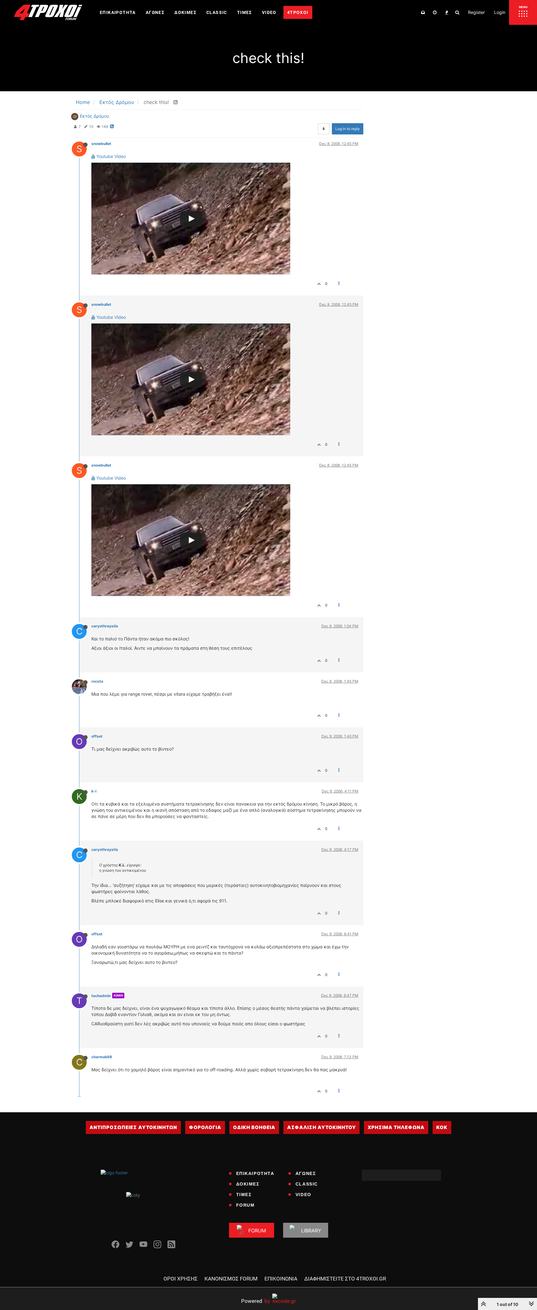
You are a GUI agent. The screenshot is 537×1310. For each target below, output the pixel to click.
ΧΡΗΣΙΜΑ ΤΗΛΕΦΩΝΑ (396, 1127)
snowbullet (101, 143)
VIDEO (303, 1194)
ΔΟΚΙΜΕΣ (247, 1183)
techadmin (101, 995)
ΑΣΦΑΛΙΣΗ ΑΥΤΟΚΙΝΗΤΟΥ (321, 1127)
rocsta (97, 681)
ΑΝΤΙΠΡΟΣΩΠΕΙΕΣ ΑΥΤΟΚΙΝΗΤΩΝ (133, 1127)
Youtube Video (110, 156)
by (255, 1301)
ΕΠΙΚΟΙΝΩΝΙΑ (280, 1279)
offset (97, 736)
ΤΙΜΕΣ (244, 1194)
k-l (93, 791)
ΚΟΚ (442, 1127)
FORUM (245, 1205)
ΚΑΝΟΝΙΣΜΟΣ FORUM (231, 1279)
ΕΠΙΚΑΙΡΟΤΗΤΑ (255, 1173)
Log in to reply (347, 128)
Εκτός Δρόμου (94, 116)
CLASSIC (307, 1183)
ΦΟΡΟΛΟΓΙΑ (205, 1127)
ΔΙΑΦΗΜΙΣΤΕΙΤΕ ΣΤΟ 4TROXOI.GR (345, 1279)
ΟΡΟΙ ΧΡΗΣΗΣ (180, 1279)
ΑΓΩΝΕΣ (306, 1173)
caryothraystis (104, 626)
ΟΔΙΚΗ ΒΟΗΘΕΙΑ (254, 1127)
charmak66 (101, 1057)
